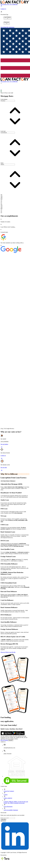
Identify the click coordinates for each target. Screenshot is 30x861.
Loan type (3, 131)
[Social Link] (15, 850)
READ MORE (4, 740)
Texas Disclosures (8, 806)
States (2, 163)
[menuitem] (7, 18)
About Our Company (9, 791)
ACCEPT (11, 740)
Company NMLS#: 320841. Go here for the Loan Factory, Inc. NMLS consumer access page (16, 802)
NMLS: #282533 (8, 798)
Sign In (2, 27)
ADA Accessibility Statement (11, 810)
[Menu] (1, 83)
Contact (5, 794)
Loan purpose (4, 99)
